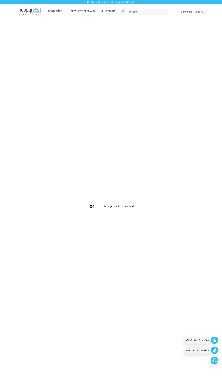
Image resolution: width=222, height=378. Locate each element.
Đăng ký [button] (198, 11)
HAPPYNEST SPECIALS (82, 11)
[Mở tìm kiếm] (123, 11)
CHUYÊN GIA (108, 11)
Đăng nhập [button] (186, 11)
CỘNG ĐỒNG (55, 11)
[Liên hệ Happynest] (214, 360)
